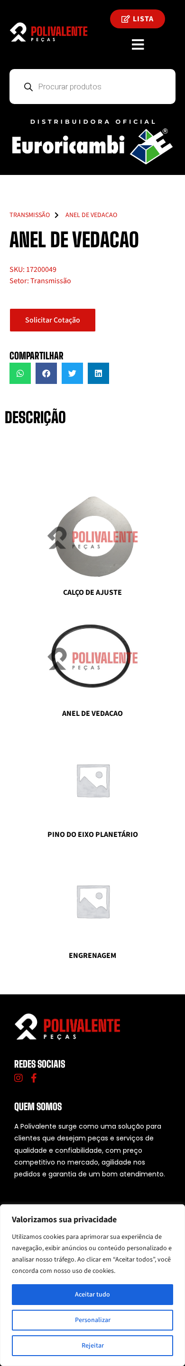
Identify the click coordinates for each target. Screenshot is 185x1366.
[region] (92, 1285)
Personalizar (93, 1320)
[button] (20, 373)
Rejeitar (93, 1345)
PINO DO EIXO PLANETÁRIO (92, 834)
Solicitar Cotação (52, 320)
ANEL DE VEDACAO (92, 713)
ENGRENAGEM (92, 955)
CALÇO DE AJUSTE (92, 592)
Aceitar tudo (92, 1294)
